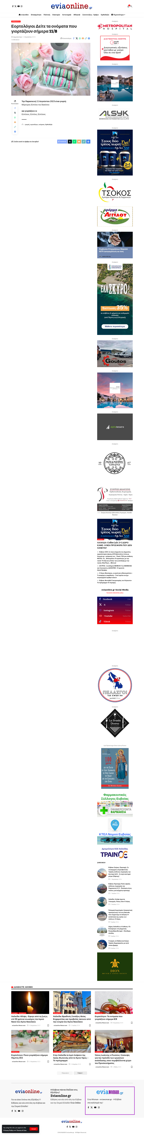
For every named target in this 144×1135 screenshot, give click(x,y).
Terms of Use (21, 1130)
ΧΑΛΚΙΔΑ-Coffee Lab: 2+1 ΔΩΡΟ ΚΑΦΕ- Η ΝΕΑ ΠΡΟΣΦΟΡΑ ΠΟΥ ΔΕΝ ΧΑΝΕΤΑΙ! (114, 545)
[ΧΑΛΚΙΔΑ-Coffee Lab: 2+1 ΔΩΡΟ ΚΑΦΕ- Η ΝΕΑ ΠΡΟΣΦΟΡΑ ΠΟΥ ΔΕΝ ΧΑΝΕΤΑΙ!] (115, 529)
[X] (15, 6)
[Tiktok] (115, 621)
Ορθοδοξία (16, 21)
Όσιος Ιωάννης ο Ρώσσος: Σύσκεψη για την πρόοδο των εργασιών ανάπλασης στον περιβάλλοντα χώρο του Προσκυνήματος (113, 1059)
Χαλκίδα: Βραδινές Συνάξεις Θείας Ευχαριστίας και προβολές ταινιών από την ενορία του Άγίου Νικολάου (72, 1019)
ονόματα (41, 124)
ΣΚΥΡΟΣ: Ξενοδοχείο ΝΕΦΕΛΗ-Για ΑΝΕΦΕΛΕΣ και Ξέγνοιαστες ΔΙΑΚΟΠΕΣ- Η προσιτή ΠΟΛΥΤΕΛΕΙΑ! (114, 568)
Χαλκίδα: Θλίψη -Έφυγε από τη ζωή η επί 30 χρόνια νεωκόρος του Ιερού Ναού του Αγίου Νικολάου (29, 1019)
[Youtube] (115, 616)
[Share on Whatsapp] (79, 38)
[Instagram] (21, 6)
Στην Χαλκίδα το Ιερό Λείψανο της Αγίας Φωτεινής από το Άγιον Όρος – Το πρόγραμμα (70, 1058)
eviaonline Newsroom (18, 1025)
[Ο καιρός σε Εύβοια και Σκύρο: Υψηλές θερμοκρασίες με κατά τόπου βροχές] (102, 944)
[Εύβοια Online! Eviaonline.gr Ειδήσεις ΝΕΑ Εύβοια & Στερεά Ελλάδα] (72, 6)
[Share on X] (76, 38)
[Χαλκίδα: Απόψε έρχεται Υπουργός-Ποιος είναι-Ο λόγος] (102, 902)
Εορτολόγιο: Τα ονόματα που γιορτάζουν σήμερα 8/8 (108, 1017)
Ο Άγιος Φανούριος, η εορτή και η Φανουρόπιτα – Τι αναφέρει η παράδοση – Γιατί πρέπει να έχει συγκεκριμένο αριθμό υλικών (115, 575)
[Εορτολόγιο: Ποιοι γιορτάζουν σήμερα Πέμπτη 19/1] (30, 1041)
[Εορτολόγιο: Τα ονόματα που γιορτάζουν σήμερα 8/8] (114, 1002)
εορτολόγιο (34, 124)
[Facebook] (13, 6)
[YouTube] (18, 6)
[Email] (83, 38)
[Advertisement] (115, 647)
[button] (34, 1128)
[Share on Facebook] (73, 38)
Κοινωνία (100, 539)
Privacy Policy (8, 1130)
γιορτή (27, 124)
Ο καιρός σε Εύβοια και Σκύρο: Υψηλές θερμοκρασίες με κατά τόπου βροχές (118, 943)
